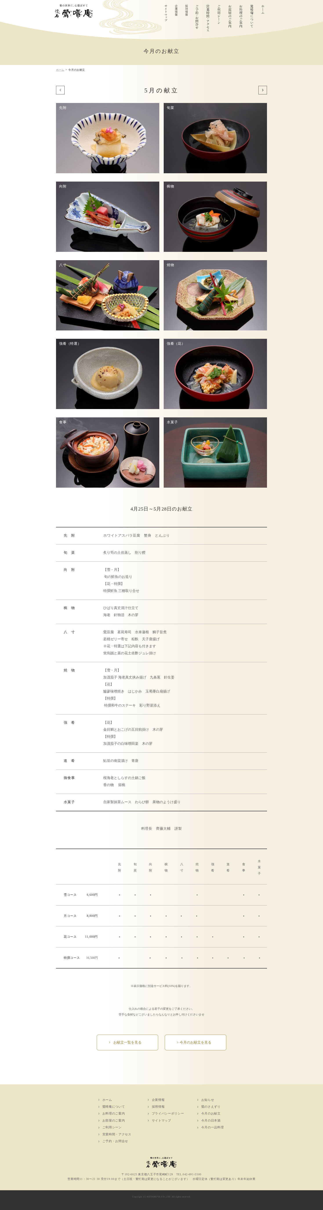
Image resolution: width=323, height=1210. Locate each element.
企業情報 (176, 18)
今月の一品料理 (212, 1127)
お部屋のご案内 (230, 18)
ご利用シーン (219, 18)
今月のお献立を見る (195, 1042)
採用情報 (186, 18)
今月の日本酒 (211, 1120)
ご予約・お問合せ (197, 18)
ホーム (263, 18)
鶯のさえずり (211, 1106)
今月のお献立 (211, 1113)
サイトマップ (166, 18)
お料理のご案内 (241, 18)
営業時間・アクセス (208, 18)
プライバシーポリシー (168, 1113)
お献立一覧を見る (127, 1042)
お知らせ (207, 1100)
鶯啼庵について (252, 18)
